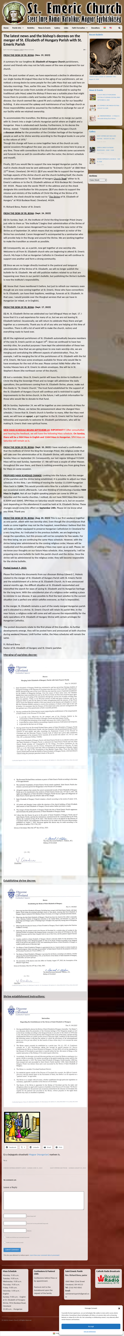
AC (6, 1161)
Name (31, 1216)
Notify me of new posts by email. (15, 1242)
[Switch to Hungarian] (105, 28)
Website (29, 1231)
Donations (95, 28)
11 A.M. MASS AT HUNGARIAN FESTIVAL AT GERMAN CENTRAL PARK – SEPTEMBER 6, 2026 (109, 97)
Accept (91, 1326)
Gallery (57, 28)
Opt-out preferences (90, 1331)
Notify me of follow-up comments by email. (18, 1237)
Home (6, 28)
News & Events (44, 28)
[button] (119, 1308)
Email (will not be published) (37, 1223)
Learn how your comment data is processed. (45, 1255)
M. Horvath (8, 50)
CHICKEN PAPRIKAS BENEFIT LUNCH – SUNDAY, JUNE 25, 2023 (23, 1168)
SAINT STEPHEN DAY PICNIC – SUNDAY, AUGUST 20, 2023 (68, 1168)
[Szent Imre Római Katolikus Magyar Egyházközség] (62, 24)
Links (66, 28)
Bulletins (30, 28)
